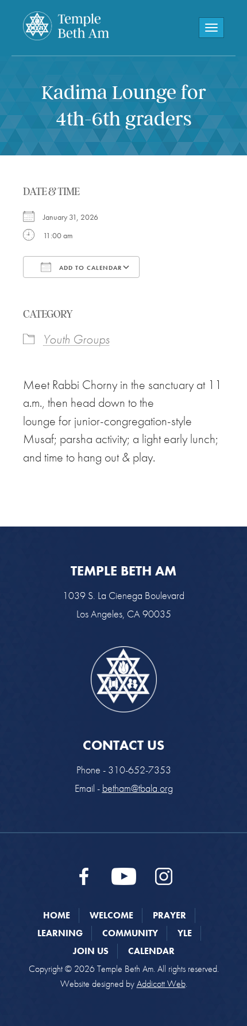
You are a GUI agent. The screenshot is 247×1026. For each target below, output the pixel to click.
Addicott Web (161, 984)
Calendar (151, 951)
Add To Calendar (89, 268)
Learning (60, 933)
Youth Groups (76, 339)
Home (56, 915)
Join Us (91, 951)
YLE (184, 933)
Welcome (111, 915)
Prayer (169, 915)
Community (130, 933)
